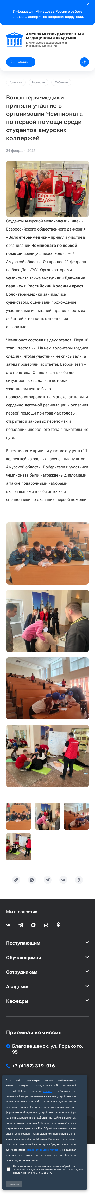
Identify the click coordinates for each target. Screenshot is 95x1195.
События (61, 82)
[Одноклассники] (79, 880)
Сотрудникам (21, 972)
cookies (47, 1091)
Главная (16, 82)
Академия (18, 986)
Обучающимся (23, 957)
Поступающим (23, 943)
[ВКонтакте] (63, 880)
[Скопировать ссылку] (16, 880)
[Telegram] (48, 880)
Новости (38, 82)
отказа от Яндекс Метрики (43, 1149)
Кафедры (17, 1001)
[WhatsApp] (32, 880)
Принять (14, 1184)
